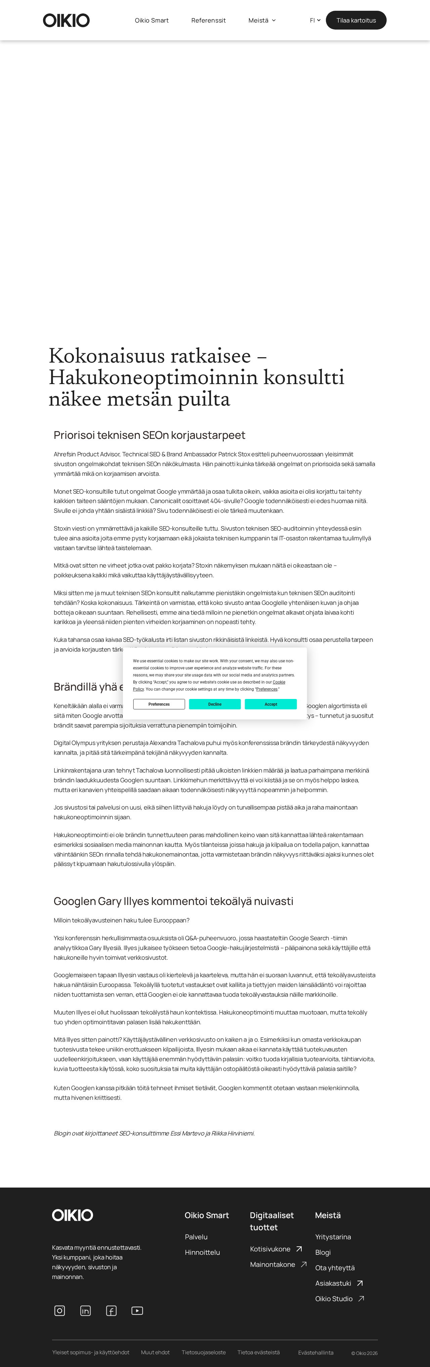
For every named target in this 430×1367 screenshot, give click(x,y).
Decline (214, 704)
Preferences (159, 704)
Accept (271, 704)
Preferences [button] (266, 689)
